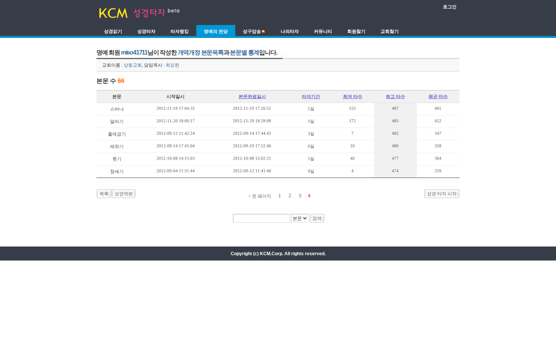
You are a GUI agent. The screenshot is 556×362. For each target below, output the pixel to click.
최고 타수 (395, 96)
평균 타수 (438, 96)
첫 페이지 (261, 196)
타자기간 (311, 96)
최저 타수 (352, 96)
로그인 (450, 6)
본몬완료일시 (252, 96)
